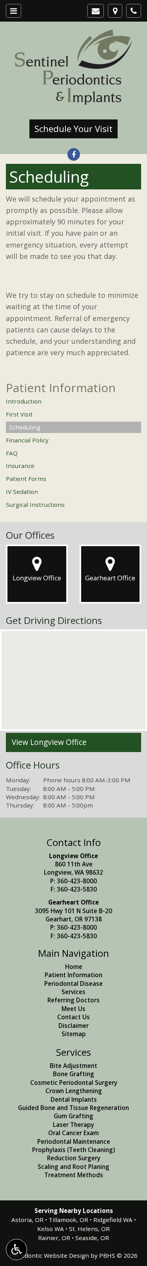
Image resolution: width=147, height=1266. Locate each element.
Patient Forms (26, 479)
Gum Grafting (73, 1116)
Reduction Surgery (73, 1158)
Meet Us (73, 1009)
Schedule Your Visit (73, 129)
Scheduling (24, 427)
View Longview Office (49, 742)
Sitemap (74, 1034)
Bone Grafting (73, 1074)
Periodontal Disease (73, 983)
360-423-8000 (77, 881)
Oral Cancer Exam (73, 1133)
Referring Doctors (73, 1000)
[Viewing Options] (16, 1249)
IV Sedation (22, 491)
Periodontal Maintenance (73, 1141)
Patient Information (61, 388)
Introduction (24, 401)
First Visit (19, 414)
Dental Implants (74, 1099)
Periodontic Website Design (49, 1255)
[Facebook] (73, 154)
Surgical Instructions (35, 504)
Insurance (20, 466)
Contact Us (73, 1017)
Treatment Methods (73, 1175)
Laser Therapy (73, 1124)
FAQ (12, 453)
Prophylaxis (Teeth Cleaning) (73, 1150)
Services (73, 992)
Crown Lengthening (73, 1091)
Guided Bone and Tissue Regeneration (73, 1108)
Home (73, 967)
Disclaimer (73, 1025)
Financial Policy (27, 440)
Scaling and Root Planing (73, 1167)
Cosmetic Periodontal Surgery (73, 1082)
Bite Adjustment (73, 1066)
